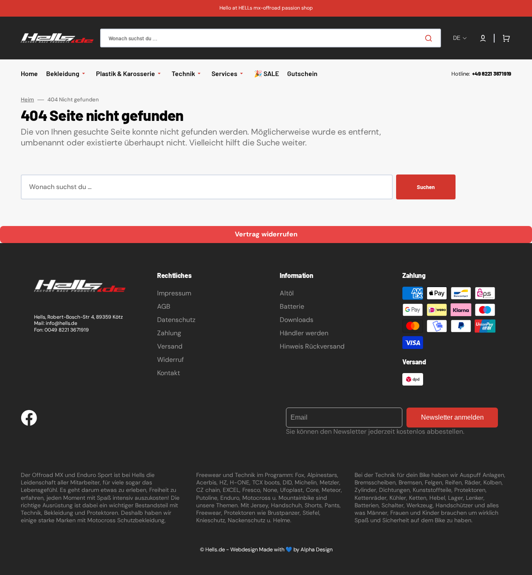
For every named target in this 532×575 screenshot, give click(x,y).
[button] (483, 38)
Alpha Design (316, 549)
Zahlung (169, 333)
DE (457, 38)
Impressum (174, 293)
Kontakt (168, 373)
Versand (169, 346)
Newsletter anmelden (452, 417)
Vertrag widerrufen (266, 234)
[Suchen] (430, 38)
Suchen (426, 187)
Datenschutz (176, 319)
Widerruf (170, 359)
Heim (27, 99)
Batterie (292, 306)
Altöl (287, 293)
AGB (163, 306)
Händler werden (304, 333)
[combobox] (270, 38)
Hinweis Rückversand (312, 346)
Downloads (296, 319)
